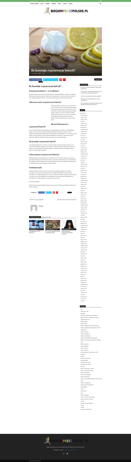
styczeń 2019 (84, 239)
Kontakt (49, 0)
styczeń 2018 (84, 262)
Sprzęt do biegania (85, 395)
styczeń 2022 (84, 174)
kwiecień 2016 (84, 296)
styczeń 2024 (84, 147)
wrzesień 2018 (84, 247)
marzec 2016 (83, 298)
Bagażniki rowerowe (85, 319)
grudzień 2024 (84, 125)
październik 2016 (84, 284)
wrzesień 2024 (84, 131)
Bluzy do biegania (84, 346)
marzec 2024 (83, 143)
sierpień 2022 (84, 166)
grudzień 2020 (84, 200)
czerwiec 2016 (84, 292)
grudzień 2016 (84, 280)
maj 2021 (83, 190)
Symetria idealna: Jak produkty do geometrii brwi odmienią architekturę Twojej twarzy (91, 104)
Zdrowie (54, 3)
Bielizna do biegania (85, 333)
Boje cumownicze (85, 350)
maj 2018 (83, 256)
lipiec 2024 (83, 135)
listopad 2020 (84, 203)
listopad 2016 (84, 282)
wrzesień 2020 (84, 207)
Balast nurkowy (84, 321)
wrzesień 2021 (84, 182)
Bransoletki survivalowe (86, 364)
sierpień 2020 (84, 209)
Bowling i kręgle (84, 360)
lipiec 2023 (83, 160)
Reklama (45, 0)
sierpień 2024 (84, 133)
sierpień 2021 (84, 184)
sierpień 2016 (84, 288)
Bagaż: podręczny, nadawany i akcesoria (90, 317)
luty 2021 (83, 196)
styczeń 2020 (84, 221)
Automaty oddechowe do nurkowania (89, 315)
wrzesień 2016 (84, 286)
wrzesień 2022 (84, 164)
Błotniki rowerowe (85, 344)
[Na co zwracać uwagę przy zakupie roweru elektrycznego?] (52, 225)
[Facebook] (99, 1)
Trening (47, 3)
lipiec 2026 (83, 113)
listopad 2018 (84, 243)
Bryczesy (83, 366)
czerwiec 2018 (84, 254)
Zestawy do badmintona (86, 409)
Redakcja (41, 206)
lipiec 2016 (83, 290)
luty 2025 (83, 121)
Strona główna (34, 3)
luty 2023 (83, 162)
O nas (41, 0)
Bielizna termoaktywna (86, 336)
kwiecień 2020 (84, 217)
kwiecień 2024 (84, 141)
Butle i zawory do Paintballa (87, 370)
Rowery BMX (83, 391)
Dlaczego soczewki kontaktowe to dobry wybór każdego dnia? (91, 88)
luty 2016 (83, 300)
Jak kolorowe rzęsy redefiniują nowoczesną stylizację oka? (90, 99)
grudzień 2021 (84, 176)
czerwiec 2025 (84, 119)
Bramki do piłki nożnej (85, 362)
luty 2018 (83, 260)
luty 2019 (83, 237)
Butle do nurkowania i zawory (87, 368)
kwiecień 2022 (84, 170)
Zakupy (65, 3)
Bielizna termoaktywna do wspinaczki (89, 338)
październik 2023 (84, 154)
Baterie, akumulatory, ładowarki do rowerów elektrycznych (44, 67)
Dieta (42, 3)
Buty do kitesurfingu (85, 372)
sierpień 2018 (84, 249)
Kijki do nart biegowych (86, 382)
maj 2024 (83, 139)
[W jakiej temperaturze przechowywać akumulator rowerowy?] (69, 225)
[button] (100, 3)
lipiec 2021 (83, 186)
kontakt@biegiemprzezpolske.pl (70, 450)
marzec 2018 (83, 258)
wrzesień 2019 (84, 227)
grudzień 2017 (84, 264)
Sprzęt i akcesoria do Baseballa (87, 397)
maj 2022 (83, 168)
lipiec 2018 (83, 251)
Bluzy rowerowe (84, 348)
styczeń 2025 (84, 123)
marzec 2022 (83, 172)
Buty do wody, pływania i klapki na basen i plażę (91, 378)
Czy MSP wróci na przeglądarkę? (36, 199)
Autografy (83, 313)
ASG (81, 309)
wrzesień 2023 (84, 156)
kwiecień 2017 (84, 272)
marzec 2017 (83, 274)
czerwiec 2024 (84, 137)
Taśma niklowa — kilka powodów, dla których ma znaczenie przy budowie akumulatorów (91, 92)
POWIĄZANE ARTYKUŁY (35, 217)
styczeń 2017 (84, 278)
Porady (71, 3)
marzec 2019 (83, 235)
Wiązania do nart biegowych (87, 403)
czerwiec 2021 (84, 188)
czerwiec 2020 (84, 213)
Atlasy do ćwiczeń (85, 311)
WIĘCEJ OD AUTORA (46, 217)
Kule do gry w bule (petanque (87, 384)
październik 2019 (84, 225)
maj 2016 (83, 294)
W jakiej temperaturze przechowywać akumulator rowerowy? (67, 233)
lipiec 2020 (83, 211)
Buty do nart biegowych (86, 374)
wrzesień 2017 (84, 268)
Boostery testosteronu (86, 358)
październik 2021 (84, 180)
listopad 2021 (84, 178)
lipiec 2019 (83, 231)
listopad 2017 (84, 266)
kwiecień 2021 (84, 192)
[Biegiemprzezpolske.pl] (65, 11)
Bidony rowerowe (84, 331)
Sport (59, 3)
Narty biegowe (84, 386)
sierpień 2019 (84, 229)
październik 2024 (84, 129)
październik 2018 (84, 245)
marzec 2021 (83, 194)
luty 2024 (83, 145)
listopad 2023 (84, 152)
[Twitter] (101, 1)
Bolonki (82, 356)
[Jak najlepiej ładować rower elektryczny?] (36, 225)
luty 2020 (83, 219)
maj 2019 (83, 233)
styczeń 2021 (84, 198)
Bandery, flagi (84, 323)
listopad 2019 (84, 223)
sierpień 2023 (84, 158)
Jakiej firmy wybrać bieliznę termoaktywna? (67, 199)
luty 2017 (83, 276)
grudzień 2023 (84, 150)
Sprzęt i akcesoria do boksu (87, 399)
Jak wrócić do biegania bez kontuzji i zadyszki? (91, 96)
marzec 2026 (83, 117)
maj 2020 (83, 215)
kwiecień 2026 (84, 115)
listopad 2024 (84, 127)
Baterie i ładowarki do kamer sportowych (90, 325)
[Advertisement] (65, 21)
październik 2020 (84, 205)
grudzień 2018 (84, 241)
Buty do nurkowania (85, 376)
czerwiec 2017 (84, 270)
